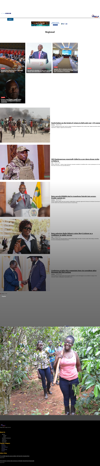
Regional (3, 68)
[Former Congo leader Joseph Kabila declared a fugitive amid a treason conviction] (12, 88)
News (52, 162)
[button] (49, 19)
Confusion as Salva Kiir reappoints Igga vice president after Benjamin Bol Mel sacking (73, 271)
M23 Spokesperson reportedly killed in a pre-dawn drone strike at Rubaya (75, 160)
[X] (2, 429)
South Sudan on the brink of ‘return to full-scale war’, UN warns (75, 123)
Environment (50, 36)
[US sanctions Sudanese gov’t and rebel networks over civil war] (12, 58)
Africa (50, 35)
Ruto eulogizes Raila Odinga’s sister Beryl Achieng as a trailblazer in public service (72, 234)
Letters (50, 38)
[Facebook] (0, 429)
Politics (50, 39)
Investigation (51, 37)
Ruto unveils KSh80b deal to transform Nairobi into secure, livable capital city (73, 197)
